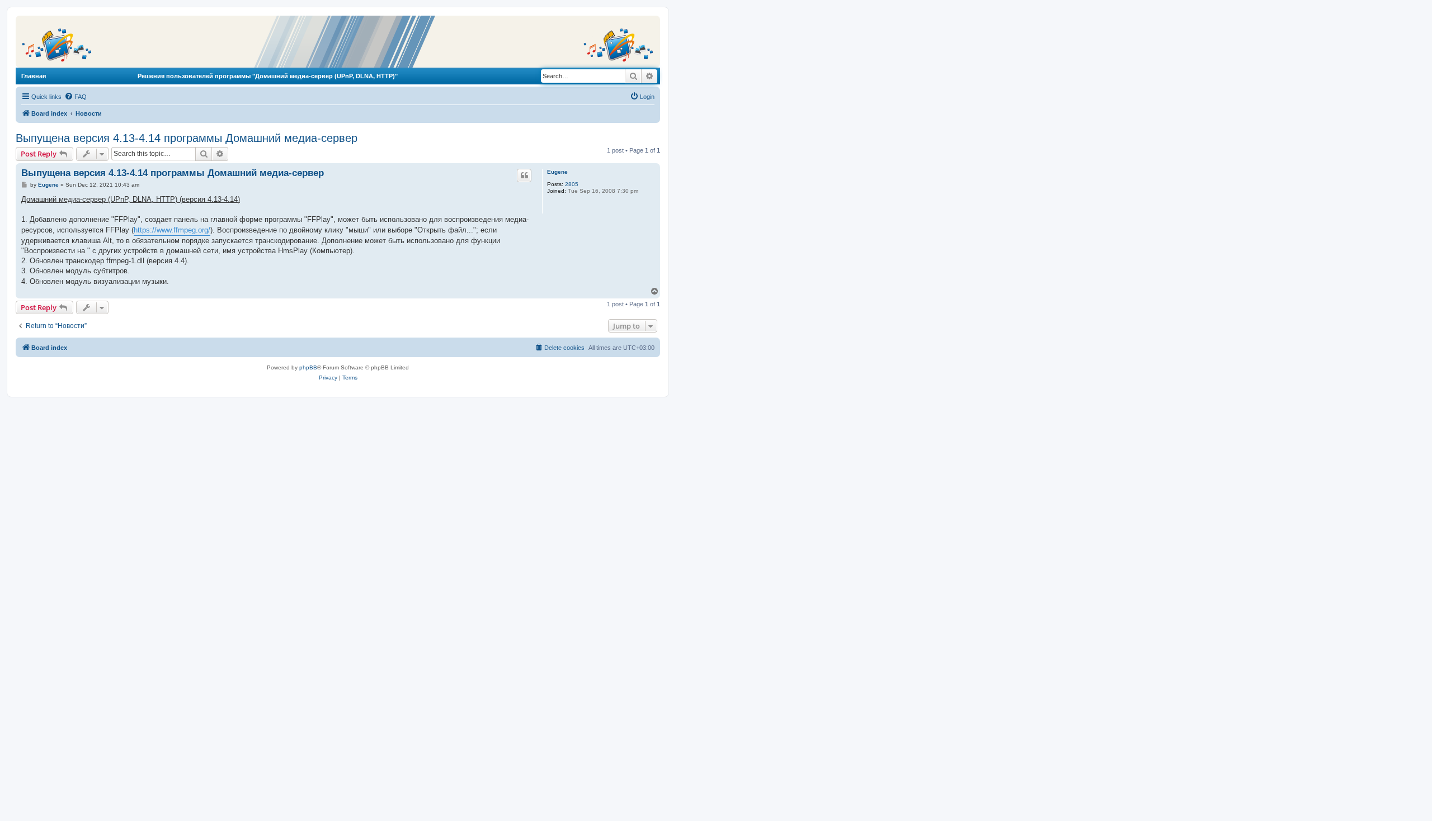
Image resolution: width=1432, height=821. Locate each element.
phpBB (308, 367)
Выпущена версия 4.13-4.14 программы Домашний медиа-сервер (186, 138)
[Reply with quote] (524, 175)
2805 (571, 184)
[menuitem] (75, 96)
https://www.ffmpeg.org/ (172, 230)
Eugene (557, 172)
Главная (33, 76)
